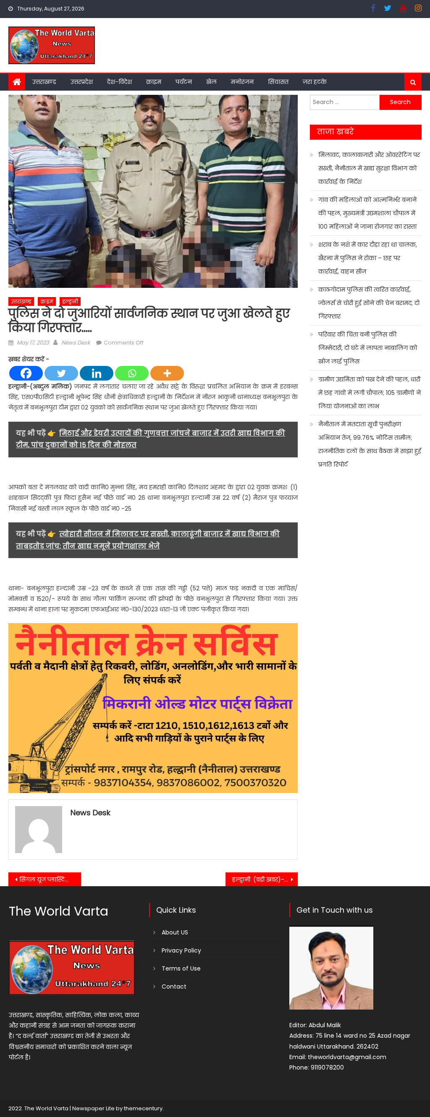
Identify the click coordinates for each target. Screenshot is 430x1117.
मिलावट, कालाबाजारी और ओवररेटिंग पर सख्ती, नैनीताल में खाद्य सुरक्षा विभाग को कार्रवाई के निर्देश (369, 168)
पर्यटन (184, 82)
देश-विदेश (119, 82)
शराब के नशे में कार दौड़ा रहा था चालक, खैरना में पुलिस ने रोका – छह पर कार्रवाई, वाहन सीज (367, 258)
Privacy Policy (181, 950)
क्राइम (153, 82)
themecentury (143, 1108)
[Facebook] (26, 373)
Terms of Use (181, 968)
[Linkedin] (96, 373)
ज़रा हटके (315, 82)
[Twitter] (61, 373)
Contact (174, 986)
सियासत (278, 82)
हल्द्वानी (70, 301)
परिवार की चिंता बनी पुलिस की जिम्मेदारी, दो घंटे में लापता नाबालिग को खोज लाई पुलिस (367, 347)
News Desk (75, 343)
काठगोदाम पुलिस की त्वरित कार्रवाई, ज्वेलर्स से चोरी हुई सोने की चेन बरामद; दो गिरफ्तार (369, 303)
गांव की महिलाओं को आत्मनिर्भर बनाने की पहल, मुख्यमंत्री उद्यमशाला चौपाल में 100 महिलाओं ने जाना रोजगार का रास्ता (367, 213)
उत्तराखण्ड (44, 82)
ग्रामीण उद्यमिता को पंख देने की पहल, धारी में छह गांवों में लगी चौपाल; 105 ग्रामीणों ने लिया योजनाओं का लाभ (369, 392)
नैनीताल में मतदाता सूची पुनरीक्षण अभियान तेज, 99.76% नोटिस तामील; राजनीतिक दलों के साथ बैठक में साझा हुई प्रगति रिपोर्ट (369, 444)
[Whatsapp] (132, 373)
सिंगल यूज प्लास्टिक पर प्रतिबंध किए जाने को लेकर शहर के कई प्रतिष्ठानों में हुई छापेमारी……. (50, 879)
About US (175, 932)
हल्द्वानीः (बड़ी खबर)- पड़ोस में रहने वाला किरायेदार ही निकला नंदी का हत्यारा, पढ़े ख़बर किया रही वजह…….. (265, 879)
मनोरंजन (242, 82)
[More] (167, 373)
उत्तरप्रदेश (82, 82)
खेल (211, 82)
